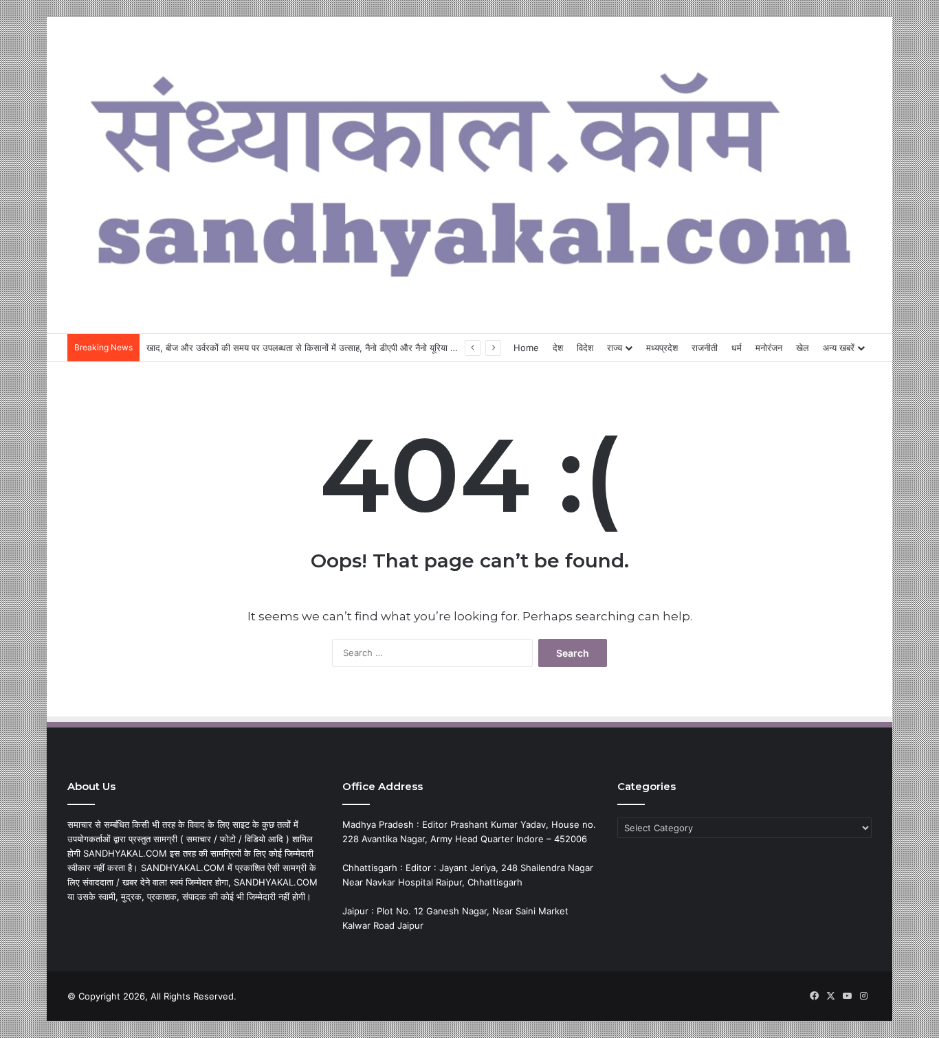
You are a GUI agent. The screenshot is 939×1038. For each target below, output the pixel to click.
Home (526, 347)
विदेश (585, 347)
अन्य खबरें (838, 347)
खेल (802, 347)
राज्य (614, 347)
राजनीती (705, 347)
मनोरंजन (768, 347)
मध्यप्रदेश (662, 347)
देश (558, 347)
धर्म (736, 347)
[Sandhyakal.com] (469, 168)
